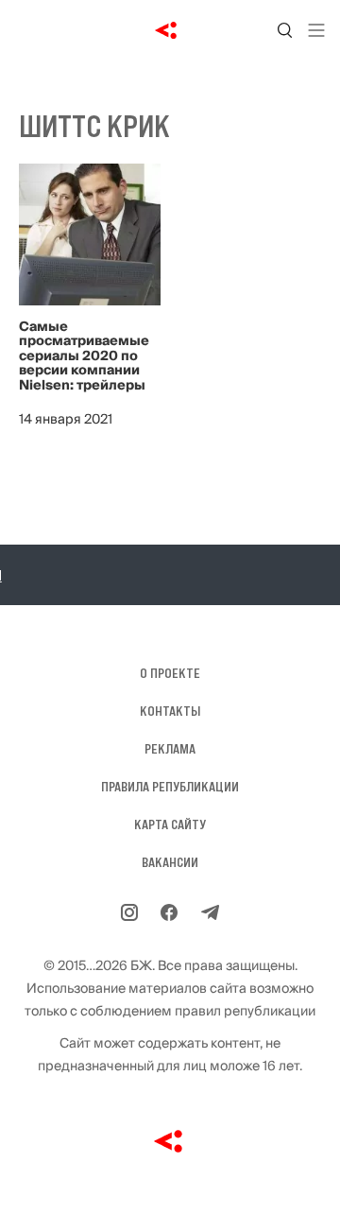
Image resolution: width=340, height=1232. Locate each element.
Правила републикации (170, 786)
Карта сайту (170, 824)
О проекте (170, 673)
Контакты (170, 711)
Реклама (170, 748)
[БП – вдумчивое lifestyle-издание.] (170, 30)
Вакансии (170, 862)
